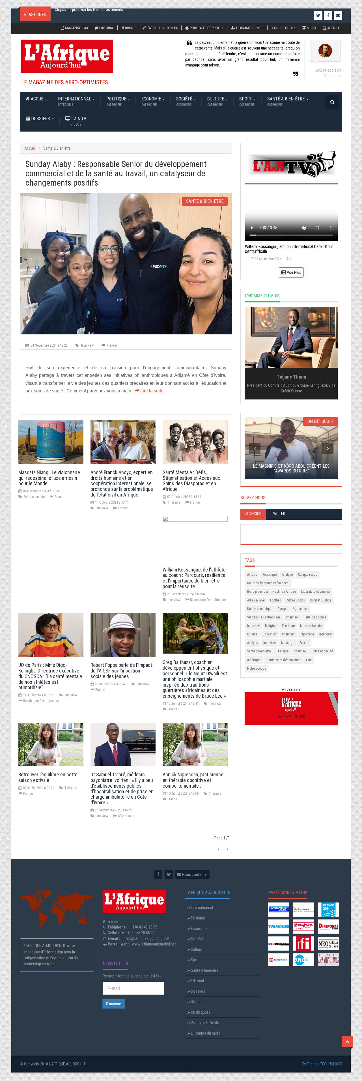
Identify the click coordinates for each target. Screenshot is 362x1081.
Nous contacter (194, 874)
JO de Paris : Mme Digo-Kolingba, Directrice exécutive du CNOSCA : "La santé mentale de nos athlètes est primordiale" (50, 676)
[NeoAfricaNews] (328, 943)
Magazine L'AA (76, 28)
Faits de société (315, 617)
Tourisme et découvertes (283, 660)
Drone (129, 28)
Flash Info (35, 14)
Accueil (38, 99)
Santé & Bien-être (286, 101)
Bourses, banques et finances (267, 583)
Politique (116, 101)
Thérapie (282, 651)
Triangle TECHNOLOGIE (324, 1064)
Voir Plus (293, 272)
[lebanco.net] (303, 909)
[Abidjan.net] (303, 926)
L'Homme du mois (249, 28)
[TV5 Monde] (278, 926)
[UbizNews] (278, 943)
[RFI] (303, 943)
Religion (270, 626)
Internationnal (75, 101)
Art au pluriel (256, 600)
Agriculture (300, 609)
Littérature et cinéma (315, 592)
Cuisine (252, 634)
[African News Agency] (303, 959)
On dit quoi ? (284, 28)
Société (184, 101)
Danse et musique (259, 609)
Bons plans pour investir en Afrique (271, 592)
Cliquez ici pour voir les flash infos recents (89, 15)
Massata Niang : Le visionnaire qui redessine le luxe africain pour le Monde (49, 478)
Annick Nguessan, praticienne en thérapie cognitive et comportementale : (193, 780)
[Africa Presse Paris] (278, 909)
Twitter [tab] (278, 514)
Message (287, 643)
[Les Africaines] (328, 959)
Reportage (269, 575)
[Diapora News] (328, 926)
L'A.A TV (78, 121)
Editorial (106, 28)
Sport (247, 101)
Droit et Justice (320, 600)
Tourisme (288, 626)
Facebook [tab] (253, 514)
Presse (304, 643)
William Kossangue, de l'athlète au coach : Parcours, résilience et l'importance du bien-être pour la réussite (194, 578)
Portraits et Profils (206, 28)
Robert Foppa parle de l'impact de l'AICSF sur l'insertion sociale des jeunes (121, 670)
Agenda (332, 28)
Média (311, 28)
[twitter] (169, 874)
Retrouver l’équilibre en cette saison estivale (47, 777)
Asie (309, 660)
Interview (292, 617)
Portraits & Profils (204, 1022)
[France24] (328, 909)
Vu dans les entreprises (264, 617)
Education (270, 634)
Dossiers (40, 118)
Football (275, 600)
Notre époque (256, 668)
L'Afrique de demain (162, 28)
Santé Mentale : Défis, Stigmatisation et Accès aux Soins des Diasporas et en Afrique (191, 480)
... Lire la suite (147, 390)
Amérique (253, 660)
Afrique (252, 575)
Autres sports (295, 600)
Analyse (287, 575)
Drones (196, 1002)
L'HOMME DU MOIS (262, 295)
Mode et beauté (311, 626)
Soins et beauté (322, 651)
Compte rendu (307, 575)
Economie (151, 101)
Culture (216, 101)
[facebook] (158, 874)
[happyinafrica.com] (278, 959)
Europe (282, 609)
